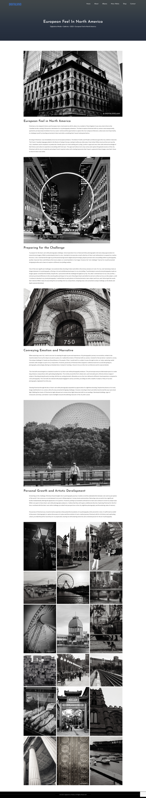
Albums (104, 4)
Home (88, 4)
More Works (115, 4)
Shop (124, 4)
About (96, 4)
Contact (133, 4)
